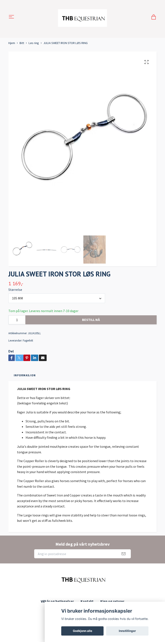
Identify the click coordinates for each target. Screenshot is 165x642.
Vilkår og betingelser (57, 601)
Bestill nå (91, 319)
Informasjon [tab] (25, 375)
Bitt (22, 43)
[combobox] (56, 298)
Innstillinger (127, 631)
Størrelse (15, 289)
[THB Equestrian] (82, 17)
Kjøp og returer (112, 601)
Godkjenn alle (82, 631)
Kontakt (87, 601)
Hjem (11, 43)
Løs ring (34, 43)
